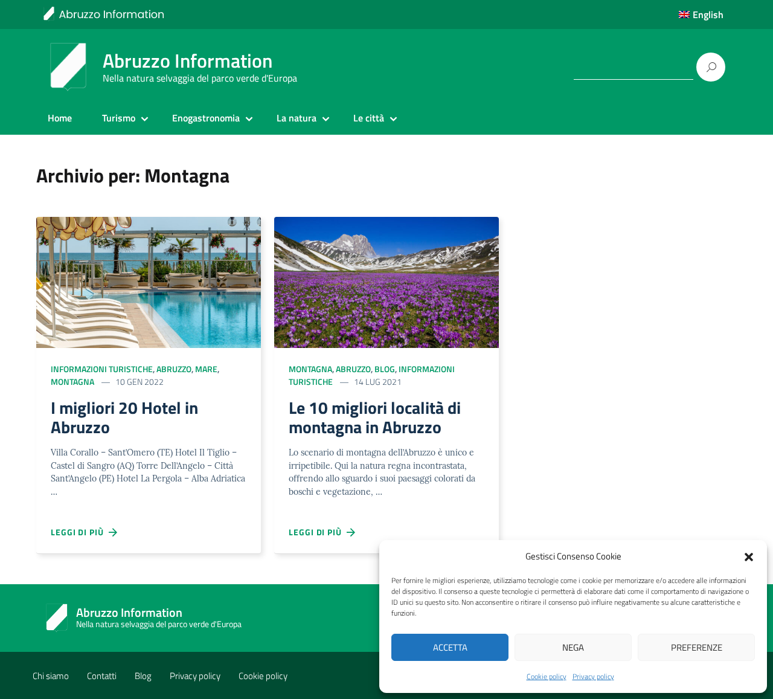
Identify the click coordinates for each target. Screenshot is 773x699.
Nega (573, 647)
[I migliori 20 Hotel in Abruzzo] (148, 281)
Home (60, 118)
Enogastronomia (206, 118)
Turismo (118, 118)
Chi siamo (51, 676)
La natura (296, 118)
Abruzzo (173, 368)
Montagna (72, 381)
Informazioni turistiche (102, 368)
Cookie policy (546, 676)
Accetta (450, 647)
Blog (384, 368)
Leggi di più (80, 532)
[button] (749, 556)
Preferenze (696, 647)
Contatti (102, 676)
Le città (368, 118)
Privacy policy (593, 676)
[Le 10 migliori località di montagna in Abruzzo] (386, 281)
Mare (206, 368)
